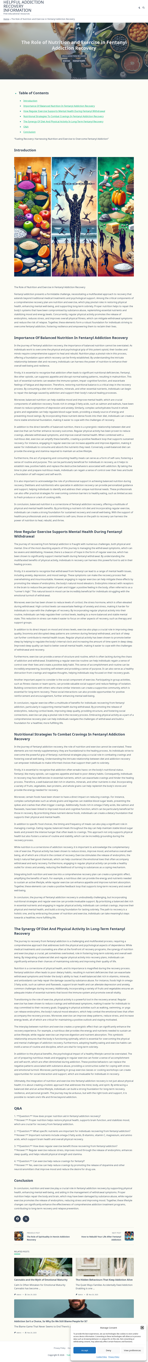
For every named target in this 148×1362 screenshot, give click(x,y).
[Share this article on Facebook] (17, 1219)
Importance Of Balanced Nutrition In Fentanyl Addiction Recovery (59, 106)
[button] (142, 1327)
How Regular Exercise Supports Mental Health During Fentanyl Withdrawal (64, 111)
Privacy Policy (113, 1357)
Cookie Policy (101, 1357)
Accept (84, 1350)
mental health (79, 61)
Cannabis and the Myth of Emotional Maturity (40, 1279)
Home (6, 19)
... (39, 1288)
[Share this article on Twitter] (26, 1219)
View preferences (132, 1350)
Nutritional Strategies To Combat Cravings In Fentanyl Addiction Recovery (63, 116)
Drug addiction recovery (74, 56)
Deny (108, 1350)
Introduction (30, 100)
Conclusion (29, 131)
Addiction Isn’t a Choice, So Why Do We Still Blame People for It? (50, 1321)
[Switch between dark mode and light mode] (139, 7)
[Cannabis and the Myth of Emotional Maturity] (43, 1267)
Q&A (25, 126)
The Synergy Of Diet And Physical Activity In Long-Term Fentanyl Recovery (63, 121)
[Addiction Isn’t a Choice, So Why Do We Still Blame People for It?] (74, 1308)
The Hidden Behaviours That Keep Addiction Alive (104, 1279)
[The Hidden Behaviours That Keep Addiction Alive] (105, 1267)
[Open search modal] (144, 7)
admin (19, 1295)
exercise (66, 61)
